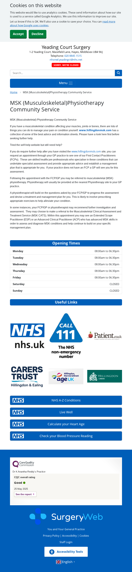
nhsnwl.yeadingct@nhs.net (66, 59)
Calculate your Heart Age (66, 424)
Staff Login (66, 542)
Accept (18, 34)
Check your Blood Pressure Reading (66, 436)
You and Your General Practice (66, 529)
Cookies (84, 535)
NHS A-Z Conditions (66, 400)
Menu (63, 83)
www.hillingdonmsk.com (95, 130)
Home (13, 92)
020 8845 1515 (73, 56)
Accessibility (69, 535)
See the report (24, 494)
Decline (37, 34)
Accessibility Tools (69, 552)
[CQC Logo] (23, 466)
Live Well (66, 412)
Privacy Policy (51, 535)
